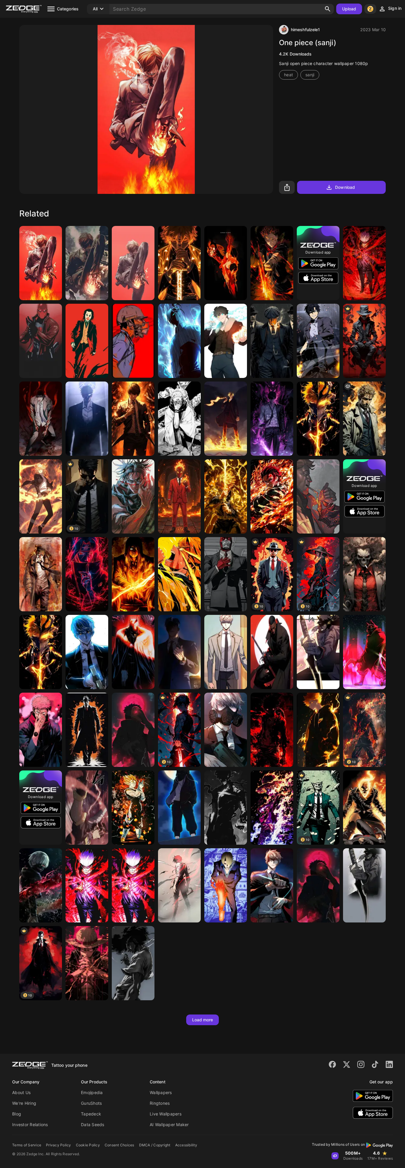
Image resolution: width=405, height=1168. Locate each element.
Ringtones (160, 1103)
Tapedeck (91, 1113)
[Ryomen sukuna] (179, 419)
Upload (349, 8)
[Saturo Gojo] (364, 263)
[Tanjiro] (272, 496)
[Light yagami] (133, 419)
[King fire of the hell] (179, 496)
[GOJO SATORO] (87, 885)
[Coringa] (87, 341)
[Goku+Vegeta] (133, 807)
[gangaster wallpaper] (87, 730)
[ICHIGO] (40, 652)
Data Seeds (92, 1124)
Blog (16, 1113)
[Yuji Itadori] (272, 263)
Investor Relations (30, 1124)
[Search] (327, 9)
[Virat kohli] (133, 341)
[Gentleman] (364, 341)
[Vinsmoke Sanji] (87, 263)
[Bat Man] (133, 652)
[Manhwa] (179, 652)
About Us (21, 1092)
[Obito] (133, 730)
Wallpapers (161, 1092)
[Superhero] (40, 341)
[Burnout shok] (179, 885)
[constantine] (40, 574)
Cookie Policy (88, 1145)
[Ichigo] (318, 419)
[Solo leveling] (272, 419)
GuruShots (91, 1103)
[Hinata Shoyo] (318, 730)
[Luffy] (272, 807)
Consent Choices (119, 1145)
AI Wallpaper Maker (169, 1124)
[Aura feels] (272, 341)
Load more (202, 1019)
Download (345, 187)
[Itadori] (40, 730)
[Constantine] (364, 419)
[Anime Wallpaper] (179, 263)
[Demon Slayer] (225, 496)
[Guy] (364, 574)
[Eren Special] (133, 574)
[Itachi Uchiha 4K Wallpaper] (87, 574)
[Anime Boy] (225, 341)
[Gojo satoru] (133, 885)
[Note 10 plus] (133, 963)
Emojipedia (92, 1092)
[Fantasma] (364, 807)
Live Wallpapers (165, 1113)
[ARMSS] (87, 807)
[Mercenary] (87, 652)
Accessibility (186, 1145)
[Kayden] (179, 341)
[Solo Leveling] (364, 885)
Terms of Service (26, 1145)
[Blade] (272, 652)
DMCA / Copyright (154, 1145)
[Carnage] (40, 885)
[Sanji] (40, 263)
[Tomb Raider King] (318, 341)
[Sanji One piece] (225, 885)
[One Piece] (272, 730)
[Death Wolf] (364, 652)
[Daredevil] (225, 574)
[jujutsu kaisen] (133, 496)
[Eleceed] (40, 419)
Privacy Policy (58, 1145)
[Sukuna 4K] (225, 263)
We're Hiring (24, 1103)
